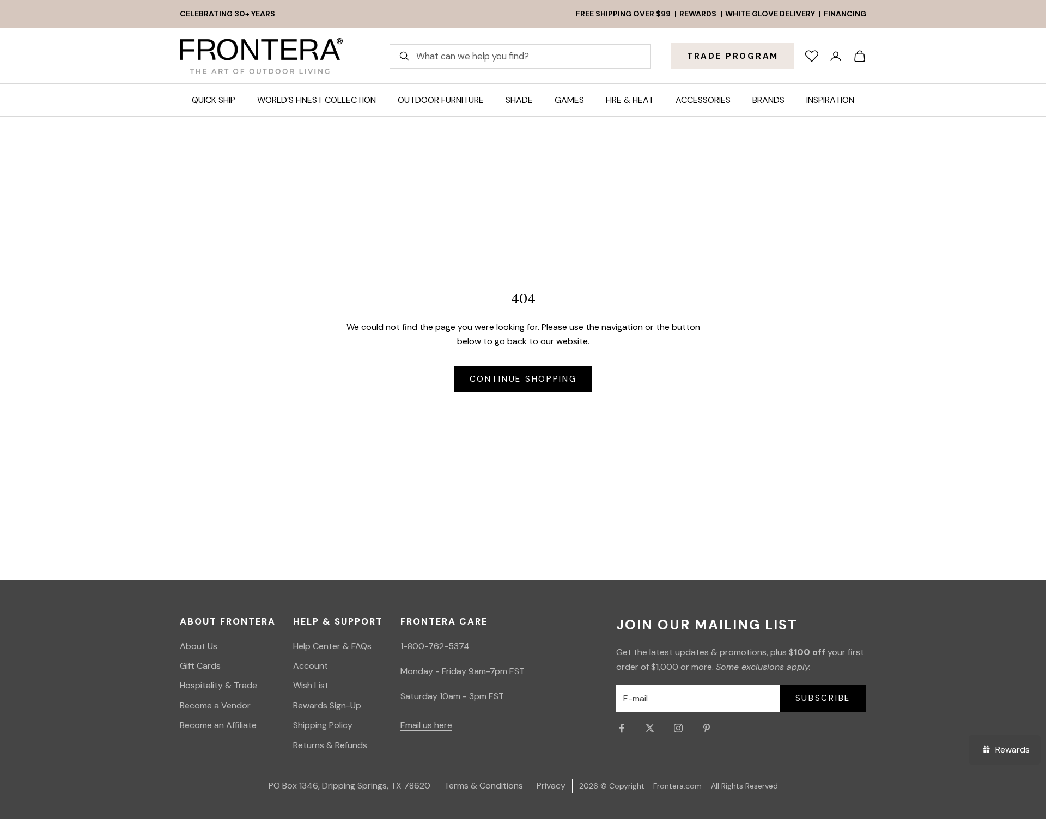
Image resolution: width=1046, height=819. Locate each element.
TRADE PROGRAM (733, 56)
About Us (198, 646)
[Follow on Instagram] (678, 728)
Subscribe (822, 698)
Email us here (426, 725)
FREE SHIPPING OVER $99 (623, 14)
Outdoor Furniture (441, 100)
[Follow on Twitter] (649, 728)
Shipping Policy (322, 725)
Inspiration (830, 100)
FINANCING (845, 14)
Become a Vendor (215, 705)
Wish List (311, 685)
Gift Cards (200, 665)
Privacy (551, 785)
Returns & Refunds (330, 745)
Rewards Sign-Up (327, 705)
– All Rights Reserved (741, 786)
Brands (768, 100)
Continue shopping (523, 379)
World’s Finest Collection (316, 100)
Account (310, 665)
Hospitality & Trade (218, 685)
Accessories (703, 100)
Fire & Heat (630, 100)
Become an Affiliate (218, 725)
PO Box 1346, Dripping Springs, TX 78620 (349, 785)
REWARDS (697, 14)
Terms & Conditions (483, 785)
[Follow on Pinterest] (706, 728)
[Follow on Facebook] (621, 728)
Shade (519, 100)
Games (569, 100)
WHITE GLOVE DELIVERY (770, 14)
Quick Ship (213, 100)
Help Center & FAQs (332, 646)
